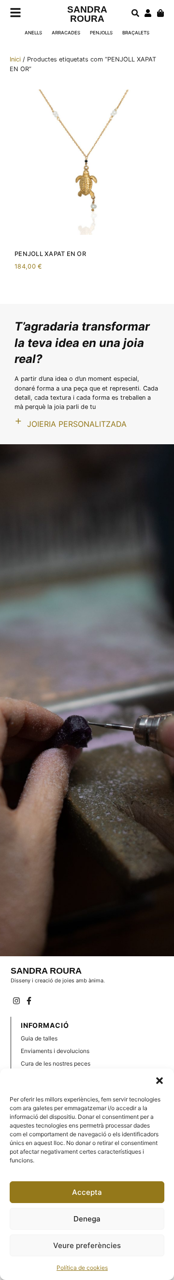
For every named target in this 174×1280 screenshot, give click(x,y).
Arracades (66, 32)
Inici (15, 59)
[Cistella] (160, 13)
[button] (159, 1080)
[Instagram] (17, 1000)
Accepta (87, 1192)
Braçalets (135, 32)
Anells (33, 32)
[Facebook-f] (29, 1000)
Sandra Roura (87, 14)
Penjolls (101, 32)
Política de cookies (82, 1267)
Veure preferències (87, 1245)
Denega (87, 1218)
